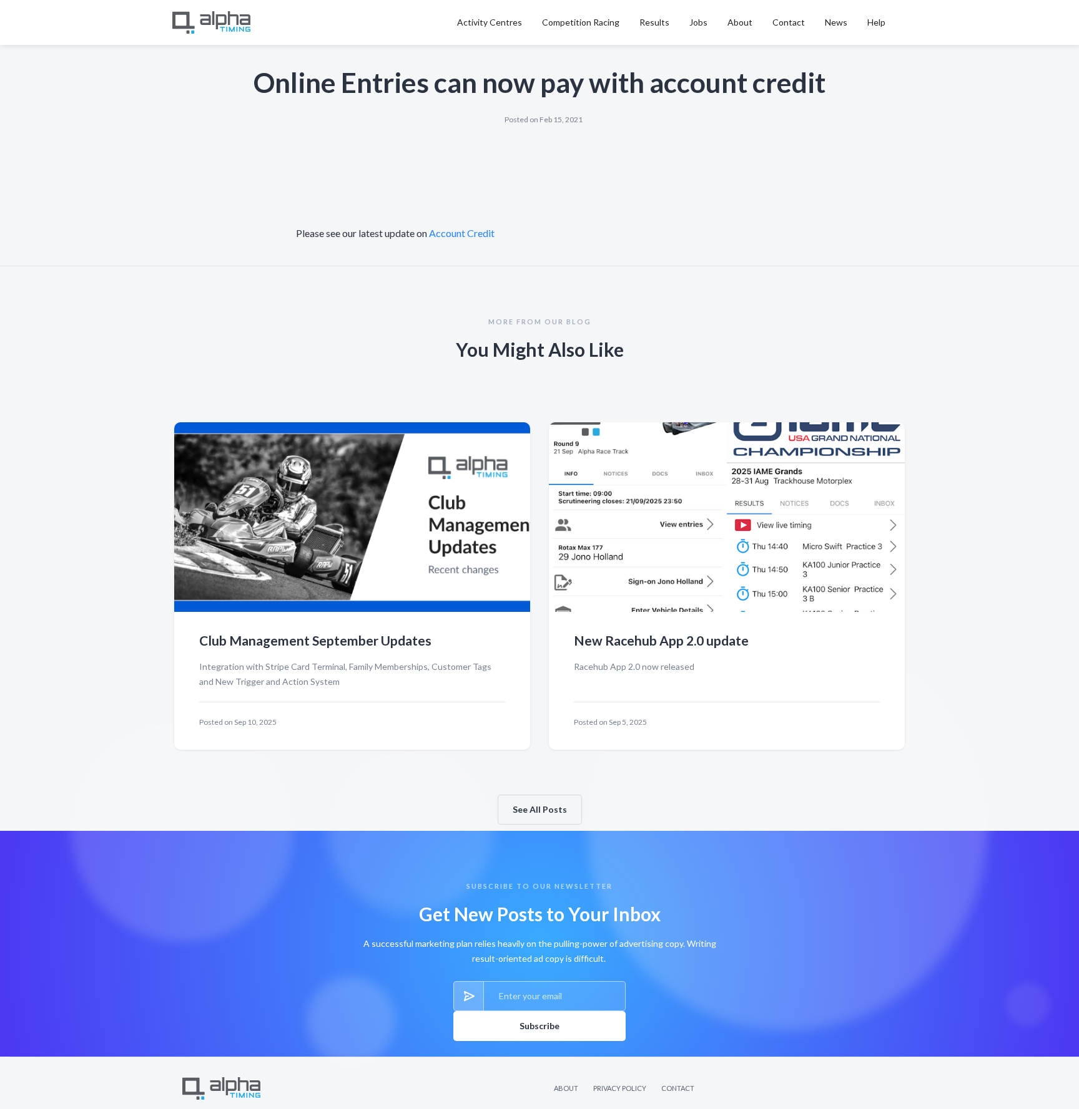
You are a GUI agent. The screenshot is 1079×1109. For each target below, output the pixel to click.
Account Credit (462, 233)
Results (654, 22)
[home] (214, 22)
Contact (788, 22)
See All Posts (540, 809)
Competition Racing (580, 22)
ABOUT (566, 1088)
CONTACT (677, 1088)
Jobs (698, 22)
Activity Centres (489, 22)
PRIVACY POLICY (619, 1088)
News (836, 22)
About (739, 22)
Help (876, 22)
